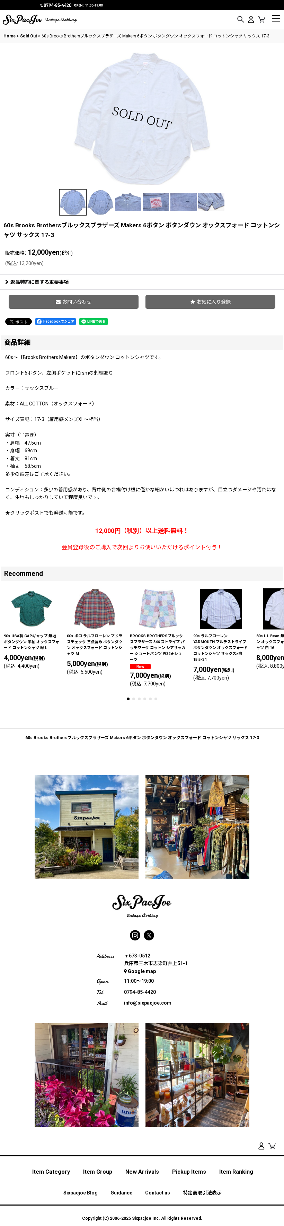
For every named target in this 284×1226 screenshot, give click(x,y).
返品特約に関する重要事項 (39, 282)
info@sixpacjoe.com (147, 1003)
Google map (142, 971)
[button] (241, 19)
